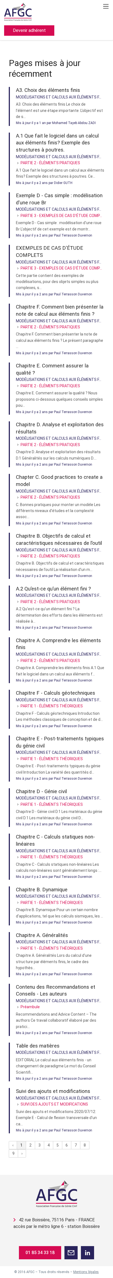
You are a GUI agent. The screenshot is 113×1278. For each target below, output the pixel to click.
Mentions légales (86, 1272)
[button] (71, 1252)
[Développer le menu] (106, 6)
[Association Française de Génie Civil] (56, 1193)
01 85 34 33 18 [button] (40, 1252)
